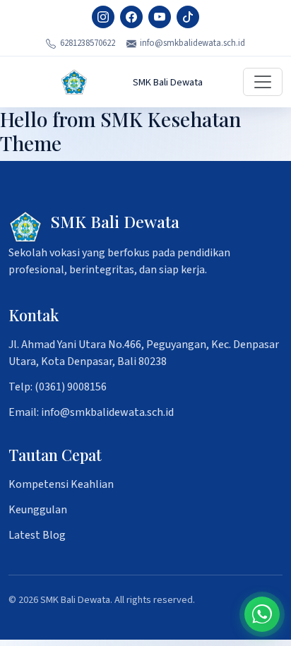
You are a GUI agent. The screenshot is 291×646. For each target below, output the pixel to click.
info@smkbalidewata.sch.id (192, 43)
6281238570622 (87, 43)
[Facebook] (131, 17)
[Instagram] (103, 17)
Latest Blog (37, 535)
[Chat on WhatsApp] (262, 614)
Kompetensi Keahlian (61, 484)
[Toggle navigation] (263, 82)
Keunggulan (37, 510)
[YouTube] (159, 17)
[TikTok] (188, 17)
